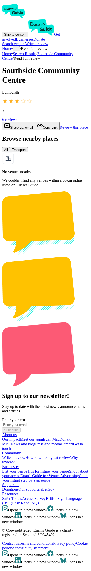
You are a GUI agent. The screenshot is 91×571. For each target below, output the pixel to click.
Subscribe (11, 430)
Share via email (21, 127)
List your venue (14, 471)
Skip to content (15, 34)
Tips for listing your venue (48, 471)
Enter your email (15, 420)
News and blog (23, 444)
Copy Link (50, 127)
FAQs (34, 503)
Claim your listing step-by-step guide (45, 478)
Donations (10, 489)
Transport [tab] (19, 150)
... (16, 49)
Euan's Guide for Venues (40, 476)
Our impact (11, 439)
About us (9, 435)
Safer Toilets (12, 498)
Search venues (13, 44)
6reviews (9, 119)
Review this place (74, 127)
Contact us (10, 543)
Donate (39, 39)
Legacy (48, 489)
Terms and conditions (36, 543)
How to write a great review (47, 457)
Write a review (36, 44)
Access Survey (34, 498)
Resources (10, 494)
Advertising (69, 476)
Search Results (24, 53)
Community (11, 453)
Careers (67, 444)
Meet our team (31, 439)
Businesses (24, 39)
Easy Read (20, 503)
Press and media (48, 444)
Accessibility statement (30, 548)
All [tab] (6, 150)
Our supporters (30, 489)
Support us (10, 485)
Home (7, 53)
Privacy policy (64, 543)
